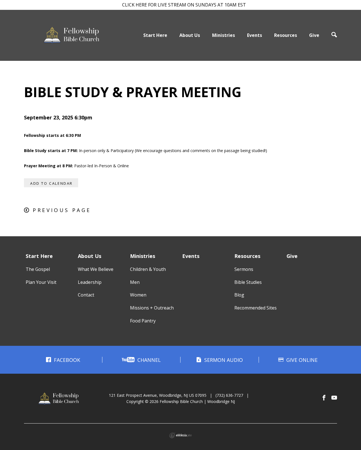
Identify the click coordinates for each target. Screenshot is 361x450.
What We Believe (95, 269)
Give (314, 35)
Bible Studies (248, 282)
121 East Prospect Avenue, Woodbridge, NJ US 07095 (157, 395)
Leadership (90, 282)
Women (138, 295)
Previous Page (62, 210)
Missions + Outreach (152, 308)
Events (254, 35)
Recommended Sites (255, 308)
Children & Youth (148, 269)
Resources (285, 35)
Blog (239, 295)
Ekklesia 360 (180, 435)
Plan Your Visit (41, 282)
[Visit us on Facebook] (324, 398)
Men (135, 282)
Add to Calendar (51, 183)
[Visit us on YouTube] (334, 398)
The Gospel (38, 269)
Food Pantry (143, 321)
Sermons (243, 269)
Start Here (155, 35)
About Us (189, 35)
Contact (86, 295)
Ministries (223, 35)
